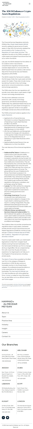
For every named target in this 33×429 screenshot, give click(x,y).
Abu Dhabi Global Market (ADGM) (18, 44)
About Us (5, 313)
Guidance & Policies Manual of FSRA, (18, 232)
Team (4, 317)
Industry (5, 325)
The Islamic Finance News (10, 259)
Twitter (7, 279)
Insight (4, 328)
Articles (16, 284)
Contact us (9, 275)
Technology (9, 285)
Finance (4, 285)
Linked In (27, 277)
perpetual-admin (25, 17)
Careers (5, 332)
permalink (4, 287)
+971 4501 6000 (21, 378)
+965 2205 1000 (6, 412)
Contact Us (6, 336)
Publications (21, 284)
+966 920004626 (6, 361)
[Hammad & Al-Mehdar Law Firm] (7, 3)
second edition (6, 50)
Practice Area (7, 321)
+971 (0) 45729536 (22, 363)
